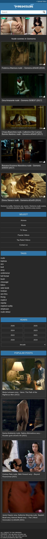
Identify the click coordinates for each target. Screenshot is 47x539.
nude (3, 258)
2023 (35, 330)
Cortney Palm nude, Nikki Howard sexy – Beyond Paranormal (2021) (21, 475)
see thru (4, 294)
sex (2, 264)
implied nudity (7, 306)
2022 (13, 335)
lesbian (4, 291)
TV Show (23, 230)
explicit (4, 300)
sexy (3, 270)
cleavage (4, 282)
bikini (3, 285)
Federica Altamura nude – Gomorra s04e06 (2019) (23, 68)
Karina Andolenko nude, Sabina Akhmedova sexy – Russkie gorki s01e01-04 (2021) (21, 434)
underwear (5, 273)
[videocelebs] (23, 8)
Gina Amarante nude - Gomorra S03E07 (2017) (22, 100)
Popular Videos (23, 235)
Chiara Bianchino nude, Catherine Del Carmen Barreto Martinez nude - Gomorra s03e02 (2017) (22, 133)
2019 (35, 340)
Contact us (23, 245)
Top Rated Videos (23, 240)
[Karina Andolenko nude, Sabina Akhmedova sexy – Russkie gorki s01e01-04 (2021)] (23, 430)
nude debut (5, 312)
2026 (13, 326)
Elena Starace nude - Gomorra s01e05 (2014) (21, 200)
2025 (35, 326)
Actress (23, 220)
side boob (5, 288)
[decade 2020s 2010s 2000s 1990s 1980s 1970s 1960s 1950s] (23, 345)
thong (3, 297)
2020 (13, 340)
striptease (5, 309)
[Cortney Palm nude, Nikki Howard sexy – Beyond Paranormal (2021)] (23, 471)
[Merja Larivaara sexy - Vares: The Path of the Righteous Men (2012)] (23, 389)
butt (2, 267)
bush (3, 279)
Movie (23, 225)
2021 (35, 335)
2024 (13, 330)
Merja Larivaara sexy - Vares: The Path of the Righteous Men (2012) (19, 393)
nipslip (3, 303)
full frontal (5, 276)
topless (4, 261)
